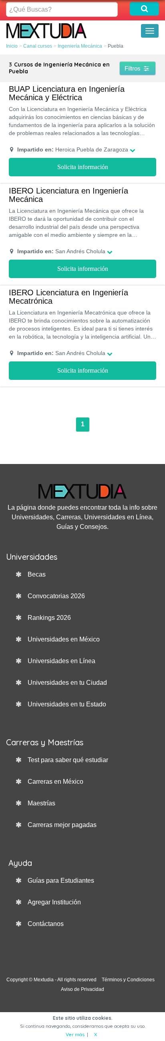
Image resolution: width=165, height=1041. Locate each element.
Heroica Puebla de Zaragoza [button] (72, 149)
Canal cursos (37, 46)
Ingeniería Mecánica (80, 46)
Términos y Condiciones (128, 979)
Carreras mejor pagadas (62, 824)
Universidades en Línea (61, 661)
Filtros (133, 68)
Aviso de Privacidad (82, 989)
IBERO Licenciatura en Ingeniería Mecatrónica (68, 297)
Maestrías (41, 803)
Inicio (12, 46)
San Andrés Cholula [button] (61, 251)
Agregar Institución (54, 902)
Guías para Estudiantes (61, 880)
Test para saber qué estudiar (68, 760)
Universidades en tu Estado (67, 704)
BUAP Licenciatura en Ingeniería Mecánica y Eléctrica (67, 93)
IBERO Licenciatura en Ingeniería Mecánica (68, 195)
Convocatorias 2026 (56, 596)
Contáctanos (46, 923)
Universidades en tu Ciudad (67, 682)
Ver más (75, 1034)
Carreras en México (55, 781)
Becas (37, 574)
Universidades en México (64, 639)
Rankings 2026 (49, 617)
